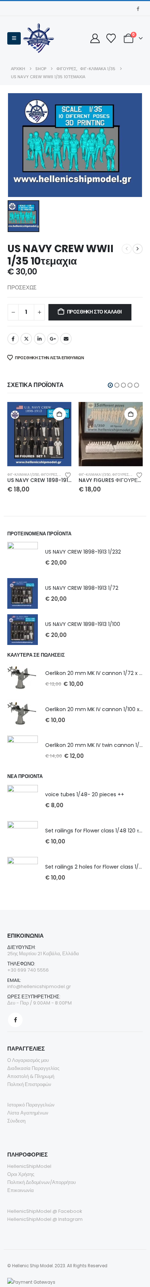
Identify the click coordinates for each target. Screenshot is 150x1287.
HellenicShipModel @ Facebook (44, 1211)
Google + (53, 339)
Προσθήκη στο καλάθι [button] (59, 414)
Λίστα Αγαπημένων (27, 1112)
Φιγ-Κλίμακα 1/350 (23, 474)
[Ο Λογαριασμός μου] (94, 38)
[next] (138, 249)
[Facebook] (137, 8)
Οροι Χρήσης (20, 1174)
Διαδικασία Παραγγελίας (33, 1068)
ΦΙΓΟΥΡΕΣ (49, 474)
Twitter (26, 339)
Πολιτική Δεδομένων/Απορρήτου (41, 1182)
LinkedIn (40, 339)
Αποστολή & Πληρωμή (30, 1076)
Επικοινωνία (20, 1190)
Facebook (13, 339)
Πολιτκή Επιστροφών (29, 1084)
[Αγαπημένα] (111, 38)
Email (66, 339)
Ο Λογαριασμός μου (28, 1060)
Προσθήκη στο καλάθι (94, 311)
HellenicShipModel (29, 1166)
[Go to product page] (39, 434)
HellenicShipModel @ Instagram (45, 1219)
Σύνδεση (16, 1120)
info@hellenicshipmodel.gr (39, 986)
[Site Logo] (38, 38)
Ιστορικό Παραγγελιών (31, 1104)
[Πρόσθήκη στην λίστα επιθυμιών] (68, 475)
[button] (14, 38)
